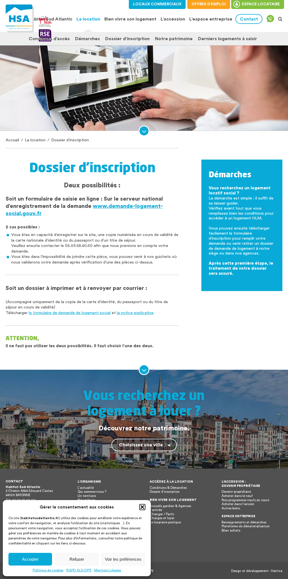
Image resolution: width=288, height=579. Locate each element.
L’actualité (86, 487)
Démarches (87, 39)
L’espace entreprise (210, 19)
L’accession (173, 19)
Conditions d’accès (49, 39)
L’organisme (89, 481)
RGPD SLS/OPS (78, 570)
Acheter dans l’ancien (238, 504)
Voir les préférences (123, 559)
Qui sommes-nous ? (92, 491)
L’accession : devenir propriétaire (241, 483)
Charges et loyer (162, 518)
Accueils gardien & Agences (170, 506)
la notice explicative (135, 313)
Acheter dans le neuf (237, 496)
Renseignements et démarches (244, 522)
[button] (142, 507)
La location (87, 19)
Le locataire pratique (165, 522)
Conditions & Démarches (168, 487)
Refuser (76, 559)
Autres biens (231, 508)
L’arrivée (156, 510)
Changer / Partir (162, 514)
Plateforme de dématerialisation (246, 526)
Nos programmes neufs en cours (245, 500)
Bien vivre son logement (130, 19)
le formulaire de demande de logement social (70, 313)
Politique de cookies (48, 570)
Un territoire (87, 496)
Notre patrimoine (174, 39)
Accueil (12, 140)
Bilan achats (231, 530)
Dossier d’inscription (127, 39)
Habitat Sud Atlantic (50, 19)
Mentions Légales (107, 570)
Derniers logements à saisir (227, 39)
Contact (249, 19)
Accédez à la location (171, 481)
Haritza (276, 571)
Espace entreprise (238, 516)
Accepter (30, 559)
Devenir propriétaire (236, 491)
